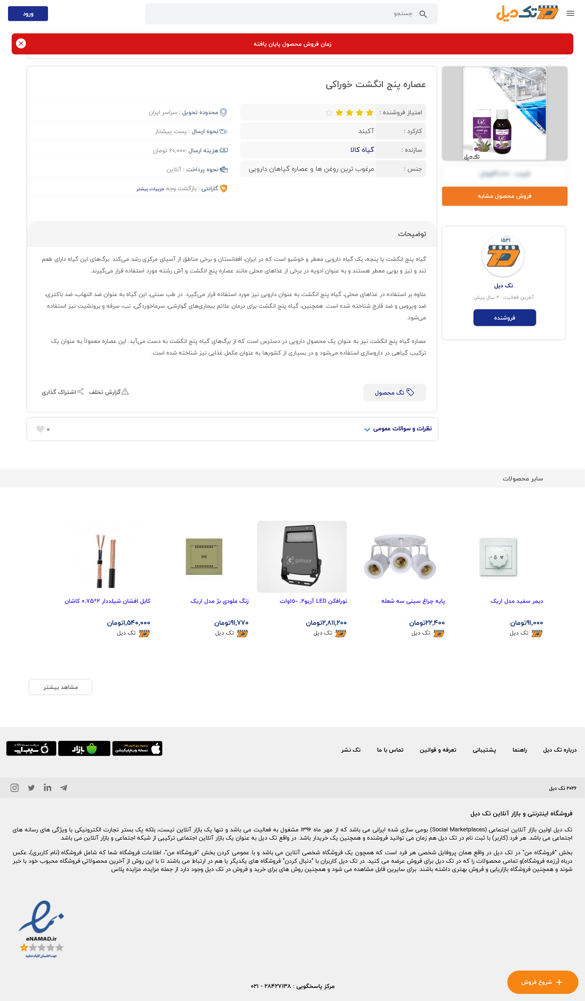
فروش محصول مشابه (505, 196)
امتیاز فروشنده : (400, 112)
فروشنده (504, 318)
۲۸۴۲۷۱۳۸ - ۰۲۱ (271, 986)
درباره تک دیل (560, 750)
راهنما (520, 750)
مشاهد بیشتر (60, 687)
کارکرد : (413, 131)
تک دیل (519, 633)
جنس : (413, 168)
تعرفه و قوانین (438, 750)
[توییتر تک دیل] (31, 789)
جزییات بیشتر (150, 189)
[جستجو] (423, 15)
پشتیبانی (484, 750)
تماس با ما (390, 750)
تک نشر (351, 750)
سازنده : (411, 149)
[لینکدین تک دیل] (48, 789)
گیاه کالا (362, 149)
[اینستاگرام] (14, 789)
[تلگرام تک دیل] (63, 789)
